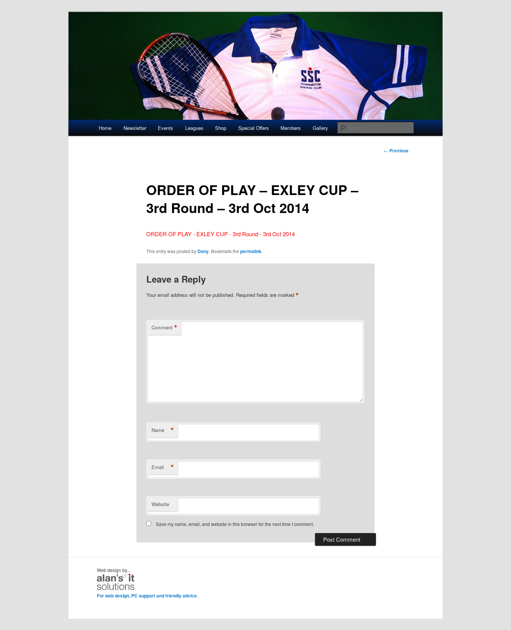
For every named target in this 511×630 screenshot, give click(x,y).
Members (291, 127)
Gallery (320, 127)
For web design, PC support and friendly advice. (147, 595)
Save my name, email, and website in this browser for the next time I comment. (235, 524)
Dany (203, 251)
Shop (220, 127)
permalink (250, 251)
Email (163, 467)
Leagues (194, 127)
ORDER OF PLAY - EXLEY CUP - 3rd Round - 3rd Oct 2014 (220, 234)
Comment (164, 328)
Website (160, 504)
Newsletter (134, 127)
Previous (396, 150)
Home (105, 127)
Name (163, 430)
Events (165, 127)
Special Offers (253, 127)
